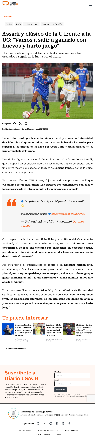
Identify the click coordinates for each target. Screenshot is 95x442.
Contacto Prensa (71, 430)
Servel (58, 434)
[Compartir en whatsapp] (26, 123)
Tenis (18, 24)
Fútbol (9, 24)
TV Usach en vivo (24, 430)
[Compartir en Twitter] (20, 123)
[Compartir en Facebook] (15, 123)
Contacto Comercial (42, 434)
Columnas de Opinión (52, 24)
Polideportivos (31, 24)
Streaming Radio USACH (48, 430)
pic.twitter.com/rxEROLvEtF (68, 213)
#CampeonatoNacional (16, 348)
